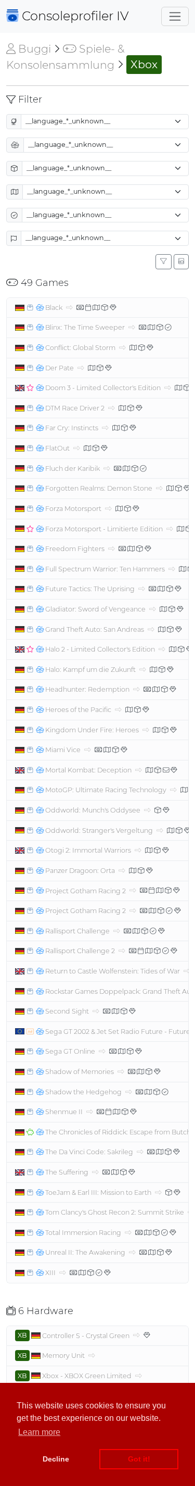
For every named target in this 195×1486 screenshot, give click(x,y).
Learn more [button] (39, 1432)
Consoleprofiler (73, 15)
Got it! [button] (139, 1459)
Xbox (144, 64)
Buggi (33, 48)
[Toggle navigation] (175, 16)
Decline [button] (56, 1459)
